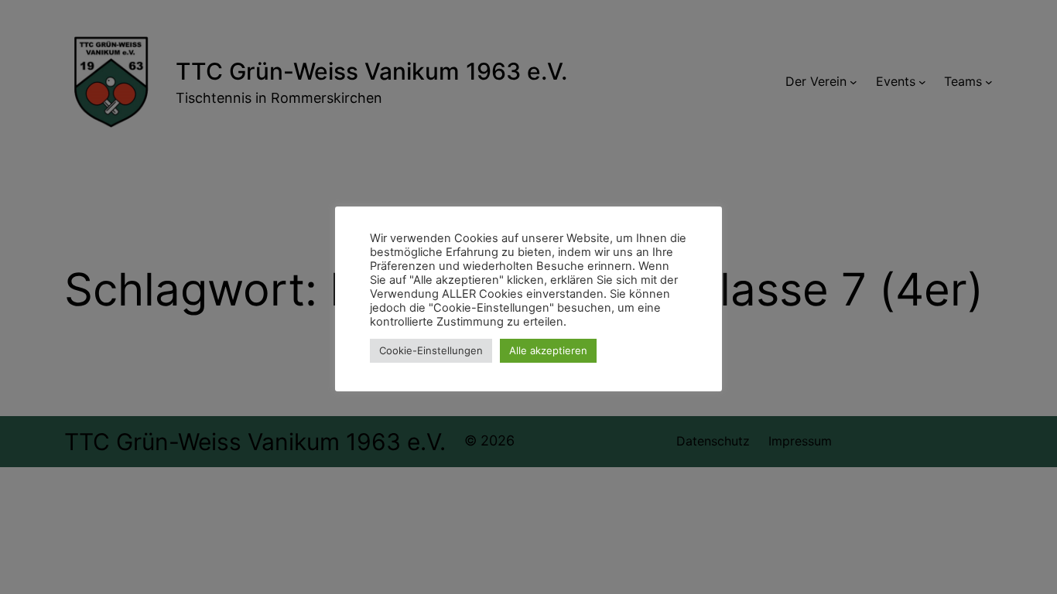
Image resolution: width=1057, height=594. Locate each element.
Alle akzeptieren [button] (548, 350)
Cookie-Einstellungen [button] (431, 350)
